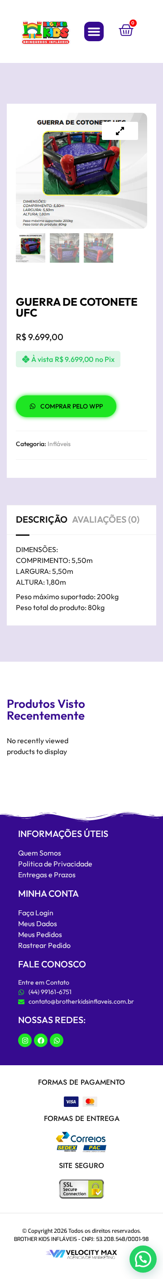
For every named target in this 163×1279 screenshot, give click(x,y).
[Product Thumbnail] (120, 131)
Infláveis (59, 444)
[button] (94, 32)
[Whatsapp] (56, 1040)
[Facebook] (41, 1040)
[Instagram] (25, 1040)
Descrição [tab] (41, 519)
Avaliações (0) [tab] (105, 519)
